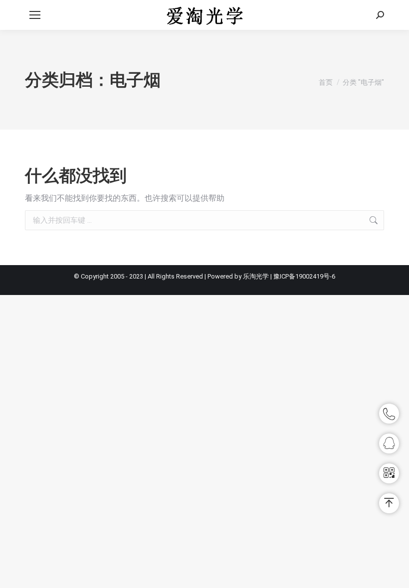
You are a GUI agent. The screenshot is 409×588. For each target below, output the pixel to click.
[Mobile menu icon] (35, 15)
